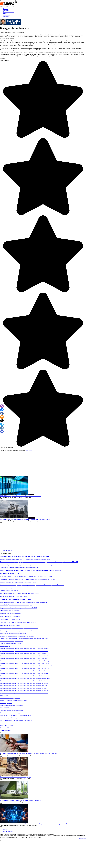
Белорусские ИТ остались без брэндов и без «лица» (15, 599)
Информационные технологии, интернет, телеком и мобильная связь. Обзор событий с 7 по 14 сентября (24, 663)
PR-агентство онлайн (5, 730)
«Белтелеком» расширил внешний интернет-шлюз (11, 710)
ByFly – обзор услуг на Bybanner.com (10, 616)
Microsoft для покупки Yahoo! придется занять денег (12, 717)
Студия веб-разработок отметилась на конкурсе (11, 643)
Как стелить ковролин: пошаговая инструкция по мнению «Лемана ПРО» (21, 800)
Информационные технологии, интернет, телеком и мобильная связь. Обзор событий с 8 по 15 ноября (24, 651)
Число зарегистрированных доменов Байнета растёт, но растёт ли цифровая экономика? (25, 519)
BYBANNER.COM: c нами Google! (8, 708)
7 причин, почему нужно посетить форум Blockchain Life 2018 (18, 622)
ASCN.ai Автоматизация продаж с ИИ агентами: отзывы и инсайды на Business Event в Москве (27, 579)
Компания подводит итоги (6, 703)
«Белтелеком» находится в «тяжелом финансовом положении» (19, 628)
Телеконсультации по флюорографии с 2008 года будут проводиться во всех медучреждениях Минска (24, 638)
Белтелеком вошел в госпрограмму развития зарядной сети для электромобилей (24, 556)
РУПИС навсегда (4, 695)
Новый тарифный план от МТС (9, 590)
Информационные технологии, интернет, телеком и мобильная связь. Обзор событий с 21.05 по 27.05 (24, 690)
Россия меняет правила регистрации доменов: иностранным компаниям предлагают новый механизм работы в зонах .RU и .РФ (39, 562)
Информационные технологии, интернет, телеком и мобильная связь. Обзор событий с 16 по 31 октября (24, 656)
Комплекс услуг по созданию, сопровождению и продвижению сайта (16, 631)
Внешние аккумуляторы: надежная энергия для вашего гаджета (18, 582)
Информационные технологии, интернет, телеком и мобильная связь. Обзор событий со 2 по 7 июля (23, 675)
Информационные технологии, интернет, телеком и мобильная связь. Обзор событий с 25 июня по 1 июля (25, 678)
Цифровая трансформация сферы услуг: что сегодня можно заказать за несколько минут (25, 559)
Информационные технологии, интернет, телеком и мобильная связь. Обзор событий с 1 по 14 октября (24, 658)
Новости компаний (8, 12)
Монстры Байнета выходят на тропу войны (10, 722)
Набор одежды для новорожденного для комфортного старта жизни (19, 567)
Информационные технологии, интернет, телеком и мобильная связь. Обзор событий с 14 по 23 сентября (24, 661)
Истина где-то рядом (5, 646)
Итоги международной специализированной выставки (13, 633)
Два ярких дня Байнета (5, 727)
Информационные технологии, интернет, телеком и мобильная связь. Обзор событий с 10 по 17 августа (24, 670)
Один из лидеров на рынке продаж (10, 625)
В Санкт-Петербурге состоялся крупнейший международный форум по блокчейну (23, 602)
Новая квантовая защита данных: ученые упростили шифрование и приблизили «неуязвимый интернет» (32, 585)
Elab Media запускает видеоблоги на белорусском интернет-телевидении (17, 636)
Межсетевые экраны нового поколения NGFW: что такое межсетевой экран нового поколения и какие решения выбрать (34, 824)
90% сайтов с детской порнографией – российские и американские (19, 593)
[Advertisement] (43, 464)
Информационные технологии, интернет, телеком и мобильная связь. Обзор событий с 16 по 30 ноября (24, 648)
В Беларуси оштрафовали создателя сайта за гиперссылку (13, 700)
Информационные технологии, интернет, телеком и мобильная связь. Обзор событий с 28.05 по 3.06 (23, 688)
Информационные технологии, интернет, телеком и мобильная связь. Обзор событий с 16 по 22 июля (24, 673)
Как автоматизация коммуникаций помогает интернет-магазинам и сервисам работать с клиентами (28, 753)
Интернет (6, 10)
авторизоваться (30, 450)
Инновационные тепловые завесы (10, 619)
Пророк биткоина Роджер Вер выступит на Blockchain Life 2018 (18, 608)
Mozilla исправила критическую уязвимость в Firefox (15, 587)
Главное (5, 9)
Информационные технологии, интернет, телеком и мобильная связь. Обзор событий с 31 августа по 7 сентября (26, 665)
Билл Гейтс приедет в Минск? (7, 725)
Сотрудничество (8, 831)
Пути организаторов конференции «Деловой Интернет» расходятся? (16, 720)
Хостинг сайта (82, 838)
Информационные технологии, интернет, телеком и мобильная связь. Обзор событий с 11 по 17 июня (24, 683)
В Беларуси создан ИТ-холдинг (9, 610)
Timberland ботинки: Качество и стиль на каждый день (15, 777)
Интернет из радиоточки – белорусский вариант (11, 705)
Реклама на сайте (8, 550)
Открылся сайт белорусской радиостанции (10, 698)
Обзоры (5, 13)
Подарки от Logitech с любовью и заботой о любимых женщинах (15, 715)
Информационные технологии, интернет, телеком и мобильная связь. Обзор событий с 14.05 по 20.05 (24, 693)
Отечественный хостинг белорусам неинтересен (11, 641)
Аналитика (6, 15)
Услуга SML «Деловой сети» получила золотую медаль (16, 605)
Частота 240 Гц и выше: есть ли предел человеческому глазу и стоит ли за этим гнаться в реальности (29, 565)
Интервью (6, 16)
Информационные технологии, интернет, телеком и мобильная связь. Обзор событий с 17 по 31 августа (24, 668)
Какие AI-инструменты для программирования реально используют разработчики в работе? (26, 576)
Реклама (5, 829)
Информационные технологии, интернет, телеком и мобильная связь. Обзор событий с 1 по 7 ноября (23, 653)
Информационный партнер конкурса (10, 613)
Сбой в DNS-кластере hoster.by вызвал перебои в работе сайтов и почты (20, 496)
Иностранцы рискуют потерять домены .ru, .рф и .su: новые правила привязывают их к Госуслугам (30, 570)
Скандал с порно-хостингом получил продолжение (12, 713)
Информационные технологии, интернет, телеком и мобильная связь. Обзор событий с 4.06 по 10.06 (23, 685)
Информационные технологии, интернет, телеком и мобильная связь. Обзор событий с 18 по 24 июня (24, 680)
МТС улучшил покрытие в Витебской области (13, 596)
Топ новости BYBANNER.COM (9, 573)
